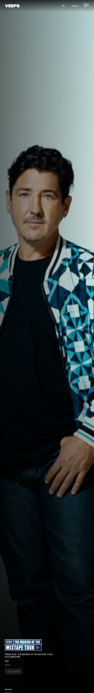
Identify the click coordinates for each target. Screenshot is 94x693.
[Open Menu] (86, 6)
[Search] (63, 6)
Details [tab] (8, 689)
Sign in (75, 6)
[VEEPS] (12, 5)
